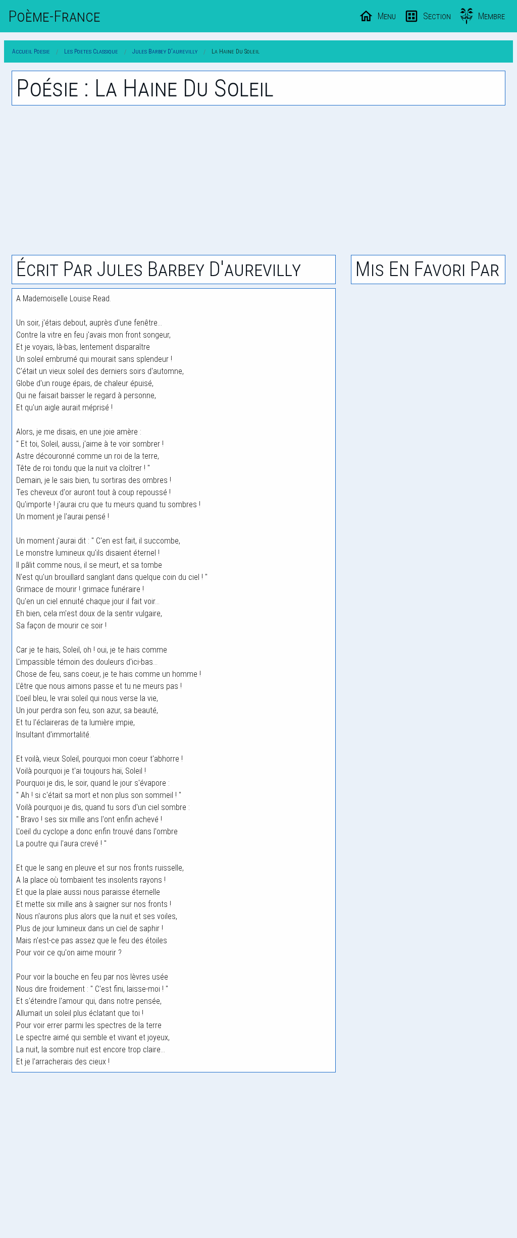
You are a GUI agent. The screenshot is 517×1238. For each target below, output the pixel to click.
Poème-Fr (54, 16)
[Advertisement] (258, 180)
